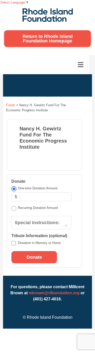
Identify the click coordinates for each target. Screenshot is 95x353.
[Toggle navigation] (80, 65)
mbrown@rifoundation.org (54, 293)
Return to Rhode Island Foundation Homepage (48, 38)
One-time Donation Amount (38, 188)
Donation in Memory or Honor (39, 243)
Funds (10, 105)
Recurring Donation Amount (38, 208)
